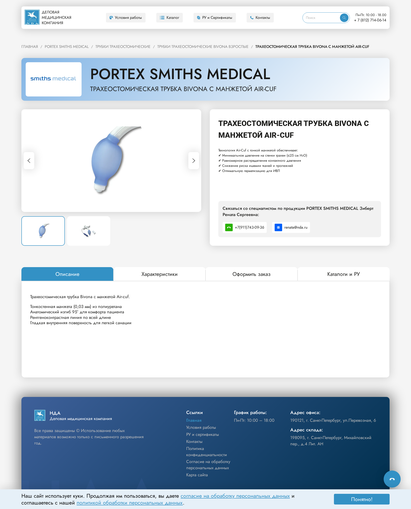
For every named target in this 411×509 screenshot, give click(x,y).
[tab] (67, 274)
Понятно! (362, 499)
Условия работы (128, 17)
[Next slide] (193, 160)
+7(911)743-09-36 (249, 227)
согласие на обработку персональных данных (235, 496)
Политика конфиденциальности (206, 452)
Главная (193, 420)
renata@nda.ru (295, 227)
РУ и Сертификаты (217, 17)
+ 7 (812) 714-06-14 (370, 20)
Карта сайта (197, 475)
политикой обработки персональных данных (130, 502)
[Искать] (344, 17)
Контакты (263, 17)
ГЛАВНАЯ (29, 46)
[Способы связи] (392, 479)
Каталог (173, 17)
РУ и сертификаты (202, 435)
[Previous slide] (29, 160)
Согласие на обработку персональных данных (208, 465)
